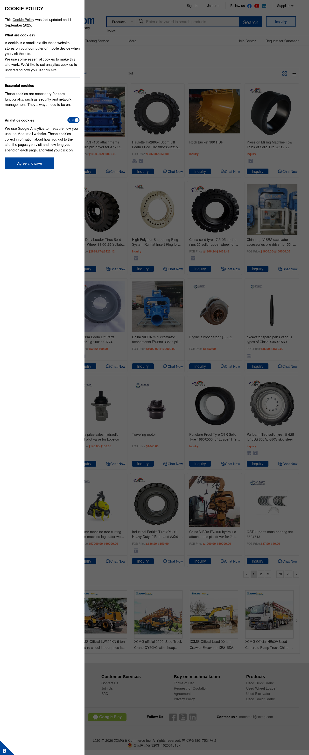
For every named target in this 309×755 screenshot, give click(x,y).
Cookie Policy (23, 19)
